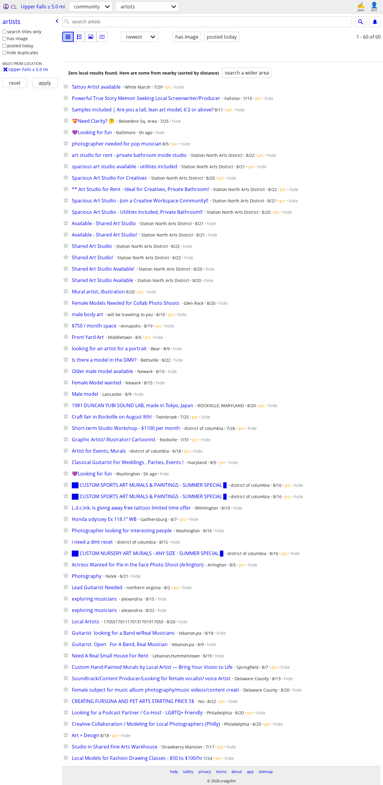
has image (17, 38)
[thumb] (79, 37)
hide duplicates (22, 52)
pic (169, 87)
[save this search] (375, 21)
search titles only (24, 31)
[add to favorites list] (67, 86)
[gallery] (90, 37)
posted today (20, 46)
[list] (68, 37)
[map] (102, 37)
